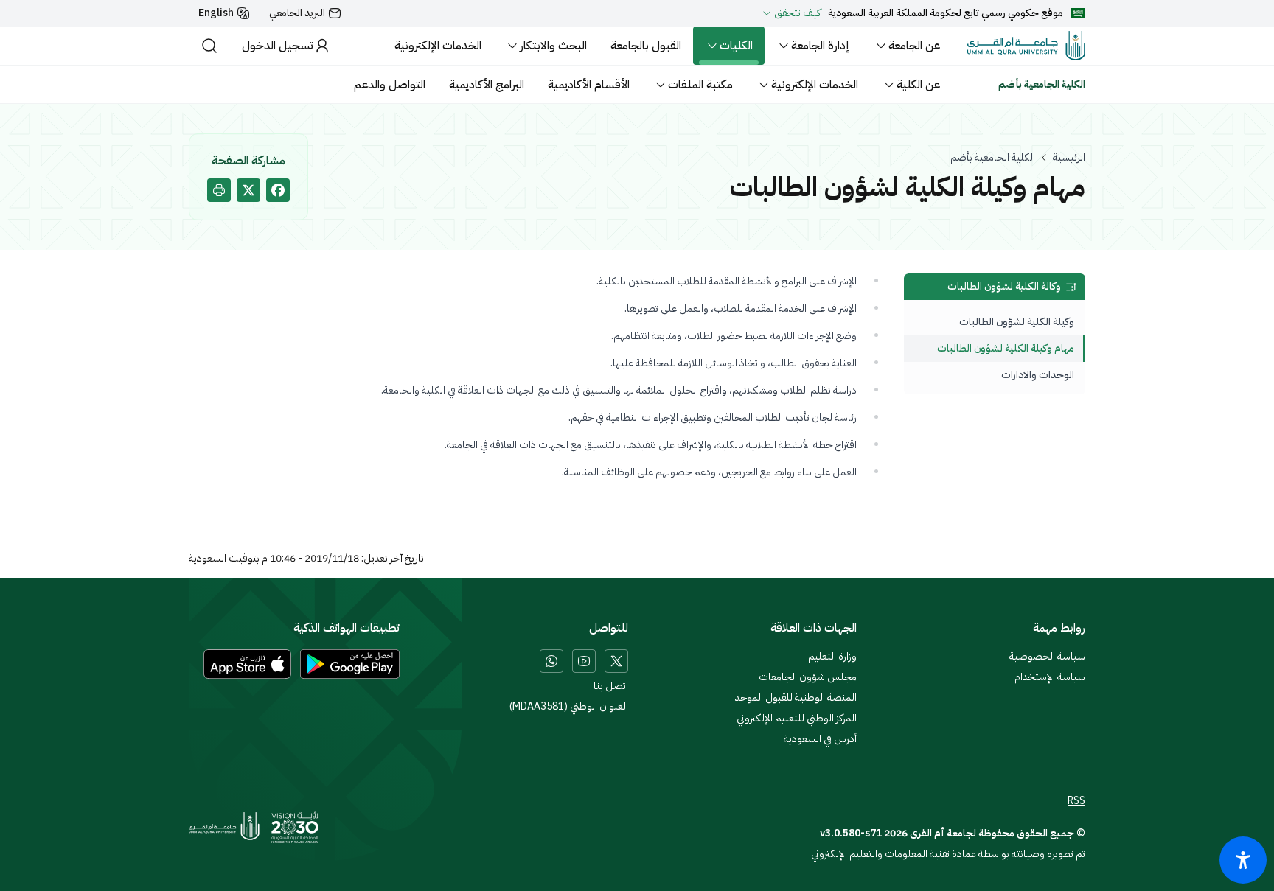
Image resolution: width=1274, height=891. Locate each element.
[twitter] (248, 190)
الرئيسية (1069, 157)
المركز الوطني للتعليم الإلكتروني (797, 718)
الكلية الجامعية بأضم (992, 157)
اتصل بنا (611, 686)
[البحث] (209, 46)
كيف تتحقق (797, 13)
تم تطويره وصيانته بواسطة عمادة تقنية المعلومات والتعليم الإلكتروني (948, 854)
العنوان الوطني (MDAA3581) (568, 706)
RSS (1076, 801)
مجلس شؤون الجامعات (808, 677)
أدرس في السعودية (820, 739)
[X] (616, 661)
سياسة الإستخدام (1049, 677)
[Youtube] (584, 661)
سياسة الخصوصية (1047, 656)
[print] (219, 190)
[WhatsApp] (551, 661)
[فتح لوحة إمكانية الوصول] (1243, 860)
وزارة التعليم (832, 656)
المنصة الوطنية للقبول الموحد (796, 698)
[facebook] (278, 190)
